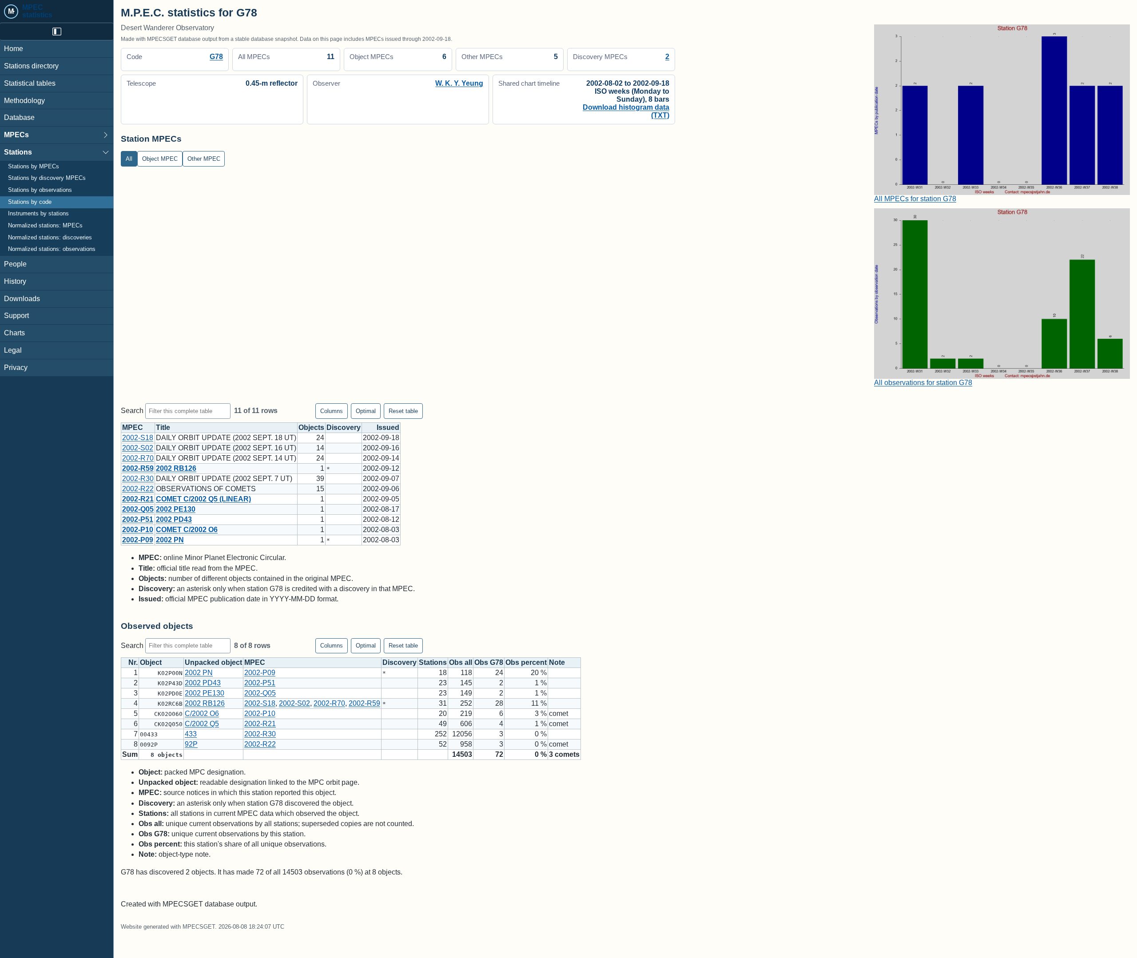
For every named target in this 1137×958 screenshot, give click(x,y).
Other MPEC (203, 158)
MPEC (132, 427)
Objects (311, 427)
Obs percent (526, 662)
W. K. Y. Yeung (459, 83)
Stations (18, 152)
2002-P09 (137, 540)
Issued (388, 427)
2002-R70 (138, 458)
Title (163, 427)
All (129, 158)
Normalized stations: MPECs (45, 226)
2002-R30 (138, 478)
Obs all (460, 662)
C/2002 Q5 (202, 723)
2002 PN (170, 540)
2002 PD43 (174, 519)
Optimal (366, 411)
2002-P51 (137, 519)
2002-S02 (137, 448)
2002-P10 (137, 529)
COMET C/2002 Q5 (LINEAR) (203, 499)
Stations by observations (40, 190)
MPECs (16, 135)
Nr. (133, 662)
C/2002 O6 (202, 713)
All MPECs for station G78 (915, 199)
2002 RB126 (176, 468)
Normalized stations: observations (51, 249)
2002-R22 (138, 489)
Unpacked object (213, 662)
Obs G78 (488, 662)
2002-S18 (137, 437)
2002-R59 (138, 468)
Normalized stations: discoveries (50, 238)
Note (557, 662)
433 (191, 734)
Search (133, 410)
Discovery (343, 427)
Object (151, 662)
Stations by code (30, 202)
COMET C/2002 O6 (187, 529)
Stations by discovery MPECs (47, 178)
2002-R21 (138, 499)
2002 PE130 (175, 509)
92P (191, 744)
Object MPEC (160, 158)
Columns (331, 411)
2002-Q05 (138, 509)
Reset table (403, 411)
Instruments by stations (38, 214)
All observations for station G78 (923, 382)
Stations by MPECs (33, 166)
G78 (216, 56)
